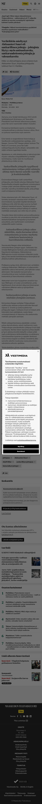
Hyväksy (21, 447)
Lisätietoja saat (20, 440)
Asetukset (21, 451)
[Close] (38, 351)
